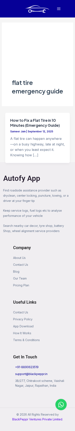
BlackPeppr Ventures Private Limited (37, 419)
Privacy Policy (22, 319)
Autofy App (21, 178)
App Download (23, 326)
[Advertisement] (37, 55)
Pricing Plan (21, 285)
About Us (19, 258)
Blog (16, 271)
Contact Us (20, 264)
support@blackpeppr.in (31, 374)
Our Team (20, 278)
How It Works (22, 333)
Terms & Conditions (26, 340)
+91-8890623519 (27, 367)
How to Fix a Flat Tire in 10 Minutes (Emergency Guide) (35, 123)
